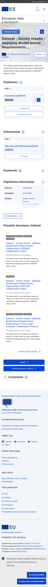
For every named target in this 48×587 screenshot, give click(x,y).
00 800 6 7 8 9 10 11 (32, 543)
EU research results (9, 501)
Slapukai (5, 461)
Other (7, 445)
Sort (6, 89)
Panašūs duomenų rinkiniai (22, 369)
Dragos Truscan (29, 198)
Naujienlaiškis (7, 481)
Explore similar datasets (29, 351)
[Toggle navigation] (43, 21)
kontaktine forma (39, 549)
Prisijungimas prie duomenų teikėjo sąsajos (19, 512)
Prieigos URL (25, 108)
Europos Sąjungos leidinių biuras (28, 396)
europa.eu (19, 532)
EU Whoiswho (7, 505)
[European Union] (23, 527)
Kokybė (23, 362)
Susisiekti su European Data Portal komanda (19, 426)
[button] (39, 1)
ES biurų (23, 551)
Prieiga (25, 156)
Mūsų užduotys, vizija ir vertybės (14, 478)
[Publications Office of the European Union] (23, 402)
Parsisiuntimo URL (25, 114)
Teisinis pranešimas (10, 458)
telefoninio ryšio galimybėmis (31, 546)
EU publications (8, 509)
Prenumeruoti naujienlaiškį (12, 429)
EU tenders (6, 497)
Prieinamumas (7, 464)
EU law (5, 494)
